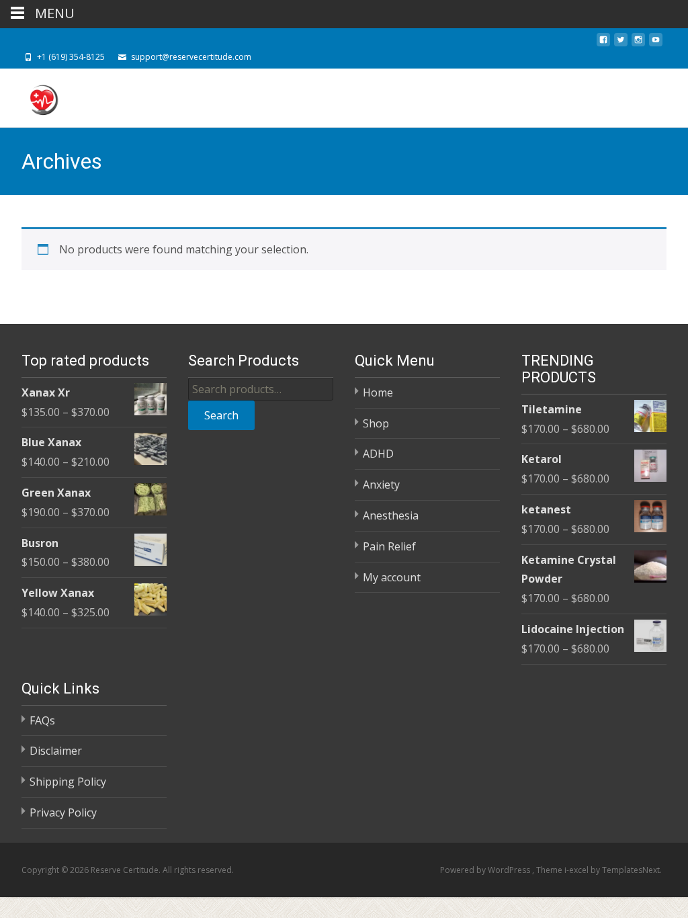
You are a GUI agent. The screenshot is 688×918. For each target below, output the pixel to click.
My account (392, 577)
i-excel (577, 870)
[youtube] (655, 43)
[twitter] (621, 43)
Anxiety (381, 484)
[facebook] (603, 43)
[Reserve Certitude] (32, 95)
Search (221, 415)
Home (378, 392)
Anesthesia (391, 515)
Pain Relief (389, 546)
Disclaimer (56, 750)
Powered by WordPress (486, 870)
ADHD (378, 453)
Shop (376, 423)
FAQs (42, 720)
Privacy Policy (63, 812)
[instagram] (638, 43)
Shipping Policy (68, 781)
